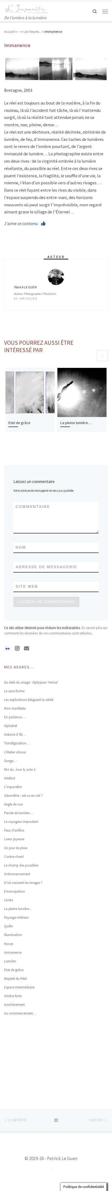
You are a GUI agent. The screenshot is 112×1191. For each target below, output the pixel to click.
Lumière (10, 961)
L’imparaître (13, 787)
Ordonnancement (17, 874)
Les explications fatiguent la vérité (28, 699)
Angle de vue (13, 804)
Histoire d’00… (15, 734)
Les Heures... (32, 31)
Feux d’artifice (14, 830)
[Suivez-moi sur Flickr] (7, 647)
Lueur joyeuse (14, 839)
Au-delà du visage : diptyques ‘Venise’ (31, 682)
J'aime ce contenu (22, 223)
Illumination (13, 935)
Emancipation (14, 891)
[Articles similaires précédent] (90, 355)
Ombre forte (13, 996)
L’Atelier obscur (15, 752)
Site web (26, 587)
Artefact (9, 778)
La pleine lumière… (76, 422)
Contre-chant (14, 856)
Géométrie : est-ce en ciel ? (23, 795)
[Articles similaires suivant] (102, 355)
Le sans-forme (14, 691)
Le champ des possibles (21, 865)
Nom (20, 547)
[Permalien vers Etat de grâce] (30, 392)
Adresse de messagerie (46, 567)
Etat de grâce (19, 422)
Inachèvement (14, 1004)
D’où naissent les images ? (23, 882)
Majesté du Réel (15, 978)
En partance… (14, 717)
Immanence (12, 952)
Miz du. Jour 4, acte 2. (20, 769)
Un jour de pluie (15, 848)
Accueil (9, 31)
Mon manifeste (15, 708)
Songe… (10, 761)
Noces (8, 944)
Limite (8, 900)
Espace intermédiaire (19, 987)
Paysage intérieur (16, 917)
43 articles (26, 298)
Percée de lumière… (18, 813)
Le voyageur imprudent (21, 821)
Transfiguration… (17, 743)
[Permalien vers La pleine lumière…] (82, 392)
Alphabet (10, 726)
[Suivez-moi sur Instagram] (17, 648)
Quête (8, 926)
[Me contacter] (26, 648)
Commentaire (32, 507)
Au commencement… (20, 1013)
